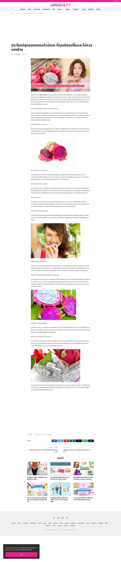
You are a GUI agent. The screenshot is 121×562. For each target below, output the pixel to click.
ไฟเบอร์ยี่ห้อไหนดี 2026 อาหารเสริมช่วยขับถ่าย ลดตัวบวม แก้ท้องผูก (83, 478)
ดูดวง (83, 9)
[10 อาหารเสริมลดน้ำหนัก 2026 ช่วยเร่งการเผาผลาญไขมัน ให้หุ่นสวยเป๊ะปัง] (37, 489)
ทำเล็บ (61, 523)
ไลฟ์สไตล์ (90, 9)
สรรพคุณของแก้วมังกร (39, 434)
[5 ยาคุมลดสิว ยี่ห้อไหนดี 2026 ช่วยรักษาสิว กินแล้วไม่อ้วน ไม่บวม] (84, 489)
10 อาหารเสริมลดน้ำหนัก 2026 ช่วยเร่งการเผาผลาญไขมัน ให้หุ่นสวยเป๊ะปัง (37, 499)
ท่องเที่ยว (75, 9)
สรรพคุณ (30, 434)
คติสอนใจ (65, 525)
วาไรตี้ (98, 9)
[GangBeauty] (60, 5)
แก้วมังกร (49, 434)
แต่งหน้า (55, 523)
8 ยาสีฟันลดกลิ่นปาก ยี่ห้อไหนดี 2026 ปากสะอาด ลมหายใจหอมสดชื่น (59, 499)
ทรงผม (44, 523)
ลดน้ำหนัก (73, 523)
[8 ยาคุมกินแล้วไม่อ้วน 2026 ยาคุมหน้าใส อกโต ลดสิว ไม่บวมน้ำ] (60, 468)
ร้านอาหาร (94, 523)
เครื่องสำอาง (46, 9)
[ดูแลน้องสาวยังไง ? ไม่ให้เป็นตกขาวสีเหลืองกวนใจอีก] (37, 468)
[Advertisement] (60, 29)
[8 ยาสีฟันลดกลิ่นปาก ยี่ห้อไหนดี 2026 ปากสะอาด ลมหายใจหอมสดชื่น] (60, 489)
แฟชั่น (67, 9)
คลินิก (29, 9)
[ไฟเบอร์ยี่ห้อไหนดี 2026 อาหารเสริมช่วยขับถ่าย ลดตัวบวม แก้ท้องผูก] (84, 468)
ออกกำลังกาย (81, 523)
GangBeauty (17, 54)
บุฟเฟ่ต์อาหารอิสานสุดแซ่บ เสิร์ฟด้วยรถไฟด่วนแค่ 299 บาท (77, 451)
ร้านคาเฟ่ (48, 525)
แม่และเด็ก (37, 9)
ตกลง (21, 554)
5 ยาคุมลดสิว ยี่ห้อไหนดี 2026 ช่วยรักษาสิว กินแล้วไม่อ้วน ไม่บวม (83, 499)
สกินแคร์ (22, 9)
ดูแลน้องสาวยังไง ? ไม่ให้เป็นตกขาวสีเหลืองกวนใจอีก (37, 478)
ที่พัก (106, 523)
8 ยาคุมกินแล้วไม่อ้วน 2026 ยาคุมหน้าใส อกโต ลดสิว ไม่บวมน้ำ (59, 478)
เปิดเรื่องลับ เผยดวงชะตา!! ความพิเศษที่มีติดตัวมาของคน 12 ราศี (43, 451)
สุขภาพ (59, 9)
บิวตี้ (53, 9)
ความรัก (59, 525)
